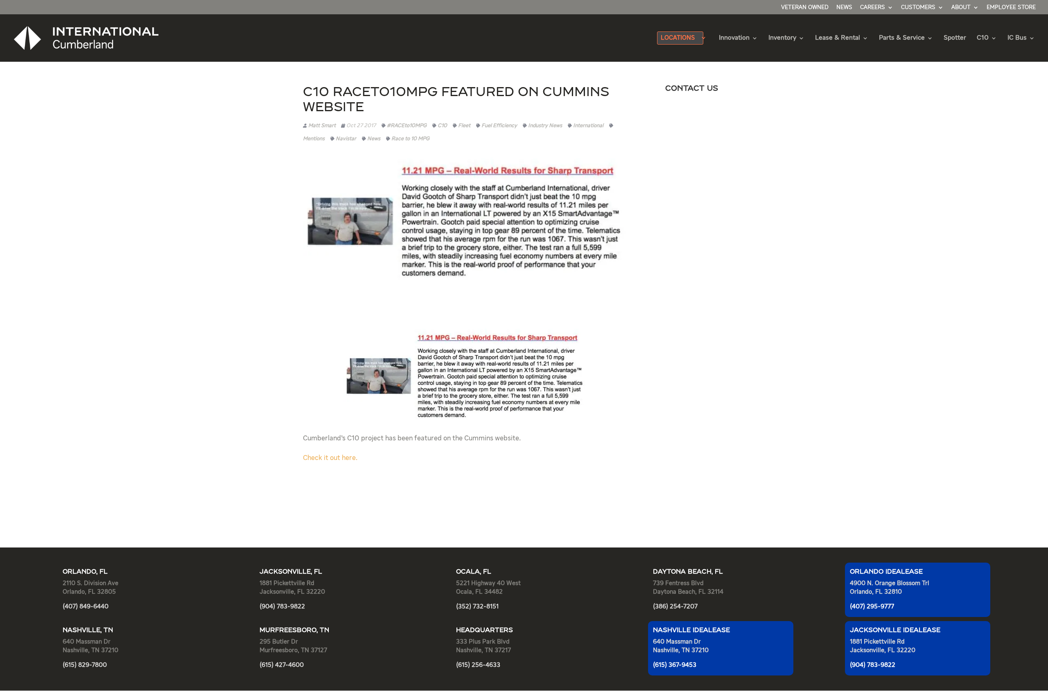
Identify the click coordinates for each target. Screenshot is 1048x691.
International (588, 125)
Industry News (545, 125)
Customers (918, 7)
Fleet (464, 125)
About (961, 7)
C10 (442, 125)
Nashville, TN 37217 (483, 650)
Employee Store (1011, 7)
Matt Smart (322, 125)
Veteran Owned (805, 7)
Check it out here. (330, 458)
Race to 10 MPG (410, 138)
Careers (872, 7)
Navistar (346, 138)
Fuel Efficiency (499, 125)
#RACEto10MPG (407, 125)
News (844, 7)
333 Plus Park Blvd (483, 642)
